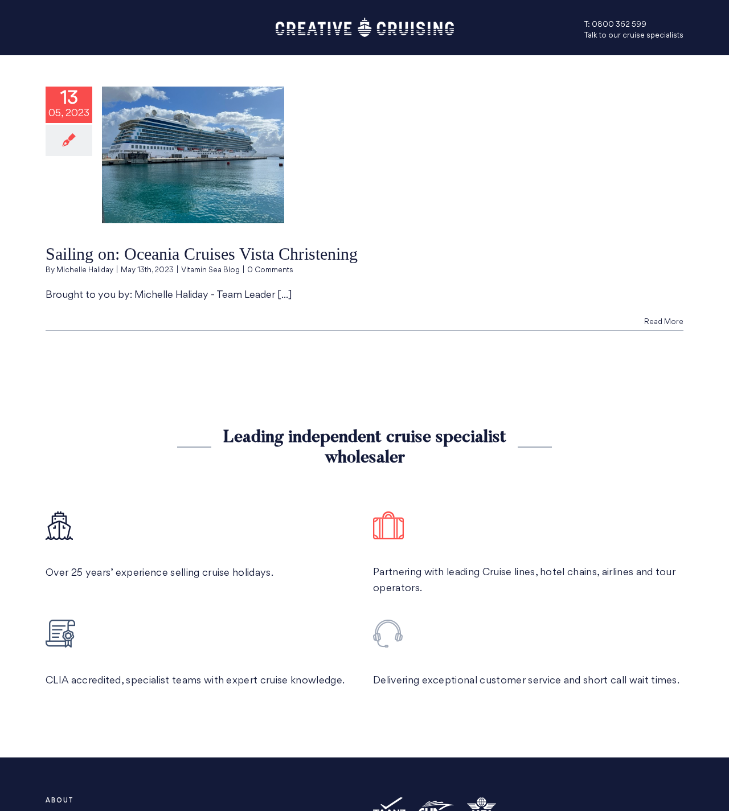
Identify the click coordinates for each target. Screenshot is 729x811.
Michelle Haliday (84, 270)
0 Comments (270, 270)
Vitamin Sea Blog (210, 270)
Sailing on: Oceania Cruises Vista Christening (202, 253)
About (60, 801)
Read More (663, 322)
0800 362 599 (619, 24)
